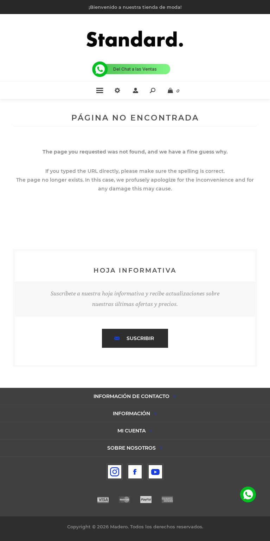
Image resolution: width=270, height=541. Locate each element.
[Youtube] (155, 471)
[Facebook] (135, 471)
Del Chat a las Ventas (135, 69)
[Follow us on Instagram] (114, 471)
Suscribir (140, 338)
